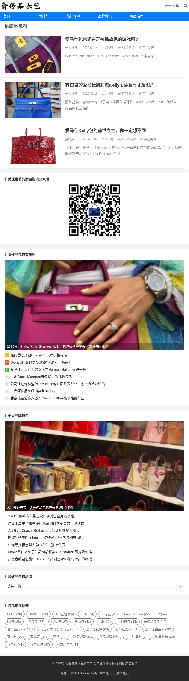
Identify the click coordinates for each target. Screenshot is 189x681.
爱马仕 (45, 629)
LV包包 (35, 621)
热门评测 (73, 16)
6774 (127, 93)
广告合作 (131, 663)
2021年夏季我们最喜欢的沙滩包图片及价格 (41, 516)
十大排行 (42, 16)
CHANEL (38, 614)
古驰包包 (127, 621)
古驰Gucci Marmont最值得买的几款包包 (41, 377)
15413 (128, 139)
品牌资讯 (105, 16)
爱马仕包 (70, 629)
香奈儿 (15, 644)
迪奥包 (140, 637)
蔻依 (60, 637)
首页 (6, 16)
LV (161, 614)
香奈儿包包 (68, 644)
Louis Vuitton (137, 614)
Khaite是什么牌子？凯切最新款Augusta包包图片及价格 (50, 552)
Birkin (14, 614)
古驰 (104, 621)
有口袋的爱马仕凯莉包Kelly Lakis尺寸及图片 (109, 85)
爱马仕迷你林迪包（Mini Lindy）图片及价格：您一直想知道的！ (59, 384)
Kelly (87, 614)
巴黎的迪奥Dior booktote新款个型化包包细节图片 (45, 538)
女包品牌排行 (102, 663)
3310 (127, 47)
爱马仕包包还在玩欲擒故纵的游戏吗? (101, 39)
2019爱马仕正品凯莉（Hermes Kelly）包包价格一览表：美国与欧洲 (56, 346)
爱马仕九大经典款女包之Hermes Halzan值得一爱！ (49, 369)
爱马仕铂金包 (158, 629)
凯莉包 (82, 621)
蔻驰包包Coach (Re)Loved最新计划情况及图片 (44, 530)
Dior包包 (64, 614)
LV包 (14, 621)
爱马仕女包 (127, 629)
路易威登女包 (112, 637)
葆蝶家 (38, 637)
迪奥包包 (165, 637)
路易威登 (83, 637)
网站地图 (117, 663)
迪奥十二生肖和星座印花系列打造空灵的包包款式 (46, 523)
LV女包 (59, 621)
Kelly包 (109, 614)
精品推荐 (136, 16)
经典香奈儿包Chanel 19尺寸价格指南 (38, 355)
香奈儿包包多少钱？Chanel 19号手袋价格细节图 (47, 398)
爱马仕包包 (97, 629)
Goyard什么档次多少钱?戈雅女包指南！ (41, 362)
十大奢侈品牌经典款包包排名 (32, 391)
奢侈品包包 (155, 621)
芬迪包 (15, 637)
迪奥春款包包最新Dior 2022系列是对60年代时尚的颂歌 (50, 559)
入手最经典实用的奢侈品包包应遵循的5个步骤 (40, 507)
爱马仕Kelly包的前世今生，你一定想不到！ (107, 130)
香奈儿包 (40, 644)
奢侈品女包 (18, 629)
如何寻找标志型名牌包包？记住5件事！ (38, 545)
